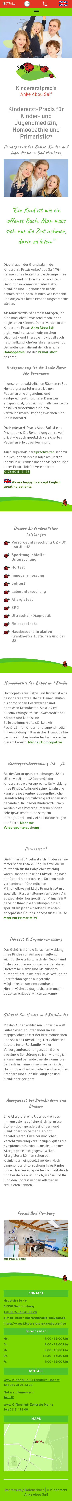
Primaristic (47, 352)
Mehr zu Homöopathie (45, 742)
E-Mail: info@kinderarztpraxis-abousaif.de (34, 1318)
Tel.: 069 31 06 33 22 (18, 1385)
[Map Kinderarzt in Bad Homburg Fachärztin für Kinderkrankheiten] (36, 1451)
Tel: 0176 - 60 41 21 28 (20, 1312)
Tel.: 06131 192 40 (16, 1409)
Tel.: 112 (9, 1397)
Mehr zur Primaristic (20, 918)
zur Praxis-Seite (15, 1259)
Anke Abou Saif (42, 328)
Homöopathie (14, 352)
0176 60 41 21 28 (17, 472)
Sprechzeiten (44, 452)
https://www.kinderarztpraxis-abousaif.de (35, 1323)
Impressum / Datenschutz (24, 1490)
